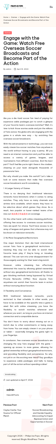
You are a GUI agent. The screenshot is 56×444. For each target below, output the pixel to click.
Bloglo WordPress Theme (32, 439)
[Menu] (51, 7)
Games (8, 33)
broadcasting (10, 374)
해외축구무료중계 (19, 214)
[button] (12, 395)
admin (10, 389)
